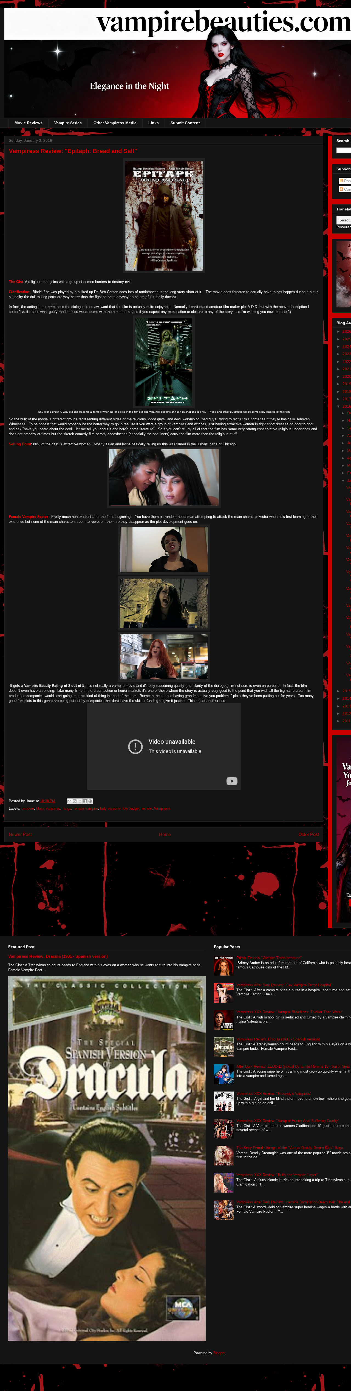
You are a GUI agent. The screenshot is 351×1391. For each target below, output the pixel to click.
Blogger (219, 1353)
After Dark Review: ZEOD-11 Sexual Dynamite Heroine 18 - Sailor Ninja (293, 1066)
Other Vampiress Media (115, 123)
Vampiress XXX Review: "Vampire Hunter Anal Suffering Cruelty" (287, 1121)
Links (153, 123)
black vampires (48, 808)
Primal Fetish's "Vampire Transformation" (269, 958)
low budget (131, 808)
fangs (67, 808)
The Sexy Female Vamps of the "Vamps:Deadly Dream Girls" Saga (289, 1148)
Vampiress (162, 808)
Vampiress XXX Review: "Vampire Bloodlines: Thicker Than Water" (289, 1012)
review (147, 808)
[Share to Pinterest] (90, 801)
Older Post (308, 834)
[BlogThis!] (74, 801)
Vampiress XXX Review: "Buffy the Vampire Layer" (277, 1175)
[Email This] (69, 801)
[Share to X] (80, 801)
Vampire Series (68, 123)
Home (165, 834)
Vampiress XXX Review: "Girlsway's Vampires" (273, 1094)
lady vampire (110, 808)
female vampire (85, 808)
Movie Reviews (29, 123)
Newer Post (20, 834)
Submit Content (185, 123)
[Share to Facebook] (85, 801)
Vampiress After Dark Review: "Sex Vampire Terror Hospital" (284, 985)
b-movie (27, 808)
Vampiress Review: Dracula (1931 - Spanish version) (58, 956)
